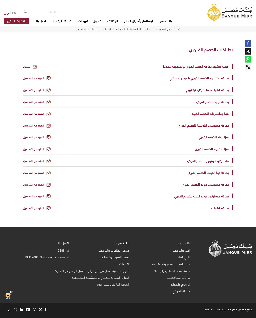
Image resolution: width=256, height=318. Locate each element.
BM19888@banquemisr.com (45, 257)
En (14, 12)
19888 (60, 250)
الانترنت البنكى (16, 21)
